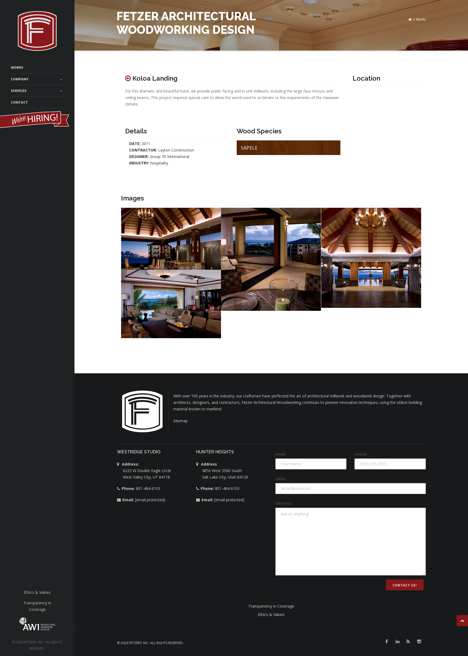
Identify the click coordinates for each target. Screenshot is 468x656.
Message (283, 503)
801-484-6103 (147, 488)
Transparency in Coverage (271, 606)
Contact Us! (405, 585)
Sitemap (180, 420)
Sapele (249, 147)
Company (19, 79)
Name (280, 454)
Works (17, 67)
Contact (19, 102)
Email (280, 478)
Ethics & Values (37, 592)
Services (19, 90)
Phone (361, 454)
